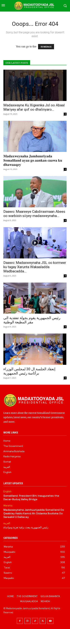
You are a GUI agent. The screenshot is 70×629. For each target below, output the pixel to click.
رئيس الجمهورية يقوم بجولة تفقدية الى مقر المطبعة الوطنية (31, 320)
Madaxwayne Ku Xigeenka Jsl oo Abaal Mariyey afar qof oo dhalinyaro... (34, 107)
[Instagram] (27, 621)
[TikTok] (35, 621)
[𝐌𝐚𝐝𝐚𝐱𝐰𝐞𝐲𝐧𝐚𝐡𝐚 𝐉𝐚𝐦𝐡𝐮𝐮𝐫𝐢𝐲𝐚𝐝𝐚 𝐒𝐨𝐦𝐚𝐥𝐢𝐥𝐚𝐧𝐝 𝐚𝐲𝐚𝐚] (35, 136)
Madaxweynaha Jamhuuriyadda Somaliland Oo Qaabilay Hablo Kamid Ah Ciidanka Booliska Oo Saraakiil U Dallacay (33, 514)
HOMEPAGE (46, 46)
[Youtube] (50, 621)
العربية (6, 523)
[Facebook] (20, 621)
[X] (43, 621)
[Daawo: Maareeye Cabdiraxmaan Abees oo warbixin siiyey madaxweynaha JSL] (35, 191)
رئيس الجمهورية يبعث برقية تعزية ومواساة (25, 527)
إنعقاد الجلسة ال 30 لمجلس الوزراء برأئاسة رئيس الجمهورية (29, 371)
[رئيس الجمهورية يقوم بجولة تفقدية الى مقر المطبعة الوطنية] (35, 298)
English (7, 491)
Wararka (7, 505)
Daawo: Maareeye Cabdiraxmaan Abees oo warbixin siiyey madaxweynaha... (34, 213)
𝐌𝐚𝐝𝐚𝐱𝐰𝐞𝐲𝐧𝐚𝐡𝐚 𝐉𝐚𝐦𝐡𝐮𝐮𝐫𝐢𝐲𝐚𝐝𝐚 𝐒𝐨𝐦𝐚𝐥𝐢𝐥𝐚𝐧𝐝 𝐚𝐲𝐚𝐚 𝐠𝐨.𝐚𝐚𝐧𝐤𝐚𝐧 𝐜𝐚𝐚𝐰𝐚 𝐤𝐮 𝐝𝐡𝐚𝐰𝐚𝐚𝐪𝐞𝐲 (32, 160)
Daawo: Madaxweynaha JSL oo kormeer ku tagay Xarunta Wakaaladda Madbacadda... (34, 267)
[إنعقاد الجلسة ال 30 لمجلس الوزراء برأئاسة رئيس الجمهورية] (35, 349)
